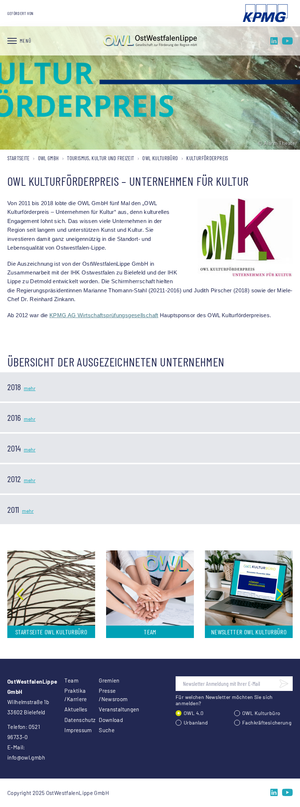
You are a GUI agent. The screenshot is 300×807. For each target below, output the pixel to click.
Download (107, 719)
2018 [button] (14, 386)
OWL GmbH (48, 158)
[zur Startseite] (150, 41)
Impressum (72, 730)
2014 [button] (14, 448)
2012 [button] (14, 478)
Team (71, 680)
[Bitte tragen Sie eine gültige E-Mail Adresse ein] (284, 683)
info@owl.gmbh (26, 757)
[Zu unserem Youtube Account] (287, 41)
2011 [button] (13, 509)
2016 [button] (14, 417)
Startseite (18, 158)
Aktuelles (72, 709)
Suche (107, 730)
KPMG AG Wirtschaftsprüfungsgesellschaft (103, 315)
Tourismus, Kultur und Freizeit (100, 158)
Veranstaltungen (107, 709)
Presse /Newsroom (107, 694)
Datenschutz (72, 719)
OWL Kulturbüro (160, 158)
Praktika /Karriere (72, 694)
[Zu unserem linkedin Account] (274, 41)
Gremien (107, 680)
